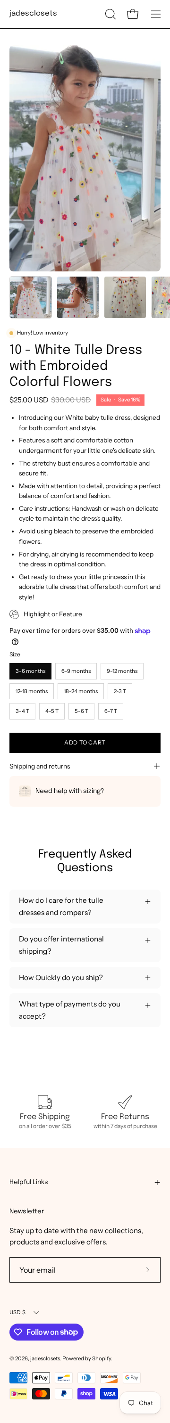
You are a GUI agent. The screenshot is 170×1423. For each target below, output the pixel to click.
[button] (109, 14)
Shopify (101, 1358)
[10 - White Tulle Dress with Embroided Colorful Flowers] (30, 297)
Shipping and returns (39, 766)
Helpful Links (28, 1182)
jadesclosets (33, 13)
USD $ (17, 1312)
